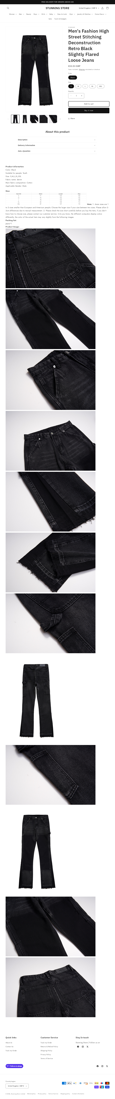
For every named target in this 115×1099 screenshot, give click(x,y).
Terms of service (53, 1094)
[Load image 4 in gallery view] (43, 119)
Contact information (78, 1094)
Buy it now (89, 110)
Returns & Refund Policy (49, 1046)
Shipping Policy (46, 1050)
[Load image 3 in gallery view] (34, 119)
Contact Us (9, 1046)
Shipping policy (65, 1094)
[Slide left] (8, 119)
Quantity (71, 91)
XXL (100, 86)
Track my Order (11, 1050)
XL (92, 86)
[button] (8, 8)
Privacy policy (42, 1094)
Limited (23, 1094)
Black (73, 77)
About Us (9, 1043)
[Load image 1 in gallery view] (15, 119)
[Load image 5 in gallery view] (53, 119)
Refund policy (31, 1094)
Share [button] (73, 118)
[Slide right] (60, 119)
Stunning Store (15, 1094)
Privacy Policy (46, 1054)
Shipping (82, 69)
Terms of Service (47, 1058)
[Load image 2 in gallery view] (25, 119)
